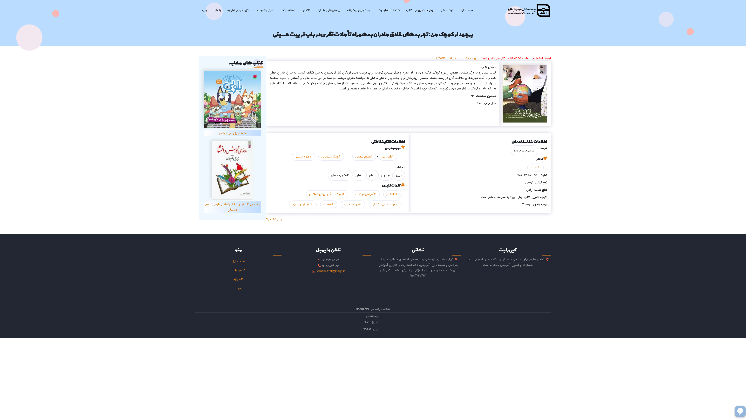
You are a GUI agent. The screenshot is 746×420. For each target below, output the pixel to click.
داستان (390, 194)
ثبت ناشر (447, 10)
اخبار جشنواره (265, 10)
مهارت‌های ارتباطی (383, 204)
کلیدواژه (238, 279)
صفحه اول (466, 10)
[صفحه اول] (529, 10)
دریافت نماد (470, 58)
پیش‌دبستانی (329, 156)
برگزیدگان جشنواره (239, 10)
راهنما (217, 10)
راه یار (534, 167)
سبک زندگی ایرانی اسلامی (325, 194)
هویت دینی (351, 204)
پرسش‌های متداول (329, 10)
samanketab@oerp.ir (330, 271)
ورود (204, 10)
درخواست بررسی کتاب (420, 10)
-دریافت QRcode (446, 58)
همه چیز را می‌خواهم (232, 133)
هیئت (327, 204)
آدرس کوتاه (277, 219)
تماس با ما (238, 270)
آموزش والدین (301, 204)
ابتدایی (386, 156)
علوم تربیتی (362, 156)
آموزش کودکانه (364, 194)
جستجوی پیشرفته (358, 10)
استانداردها (288, 10)
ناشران (306, 10)
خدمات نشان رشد (388, 10)
